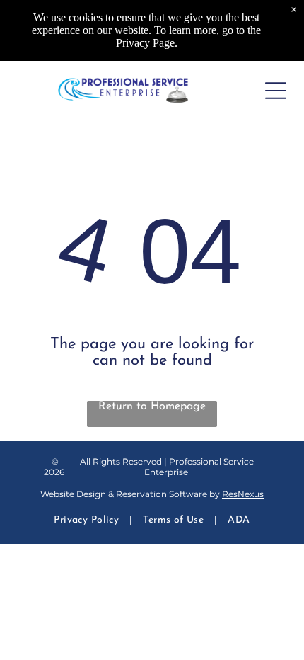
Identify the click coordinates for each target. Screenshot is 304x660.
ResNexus (243, 494)
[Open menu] (275, 90)
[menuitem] (87, 520)
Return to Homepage (152, 406)
